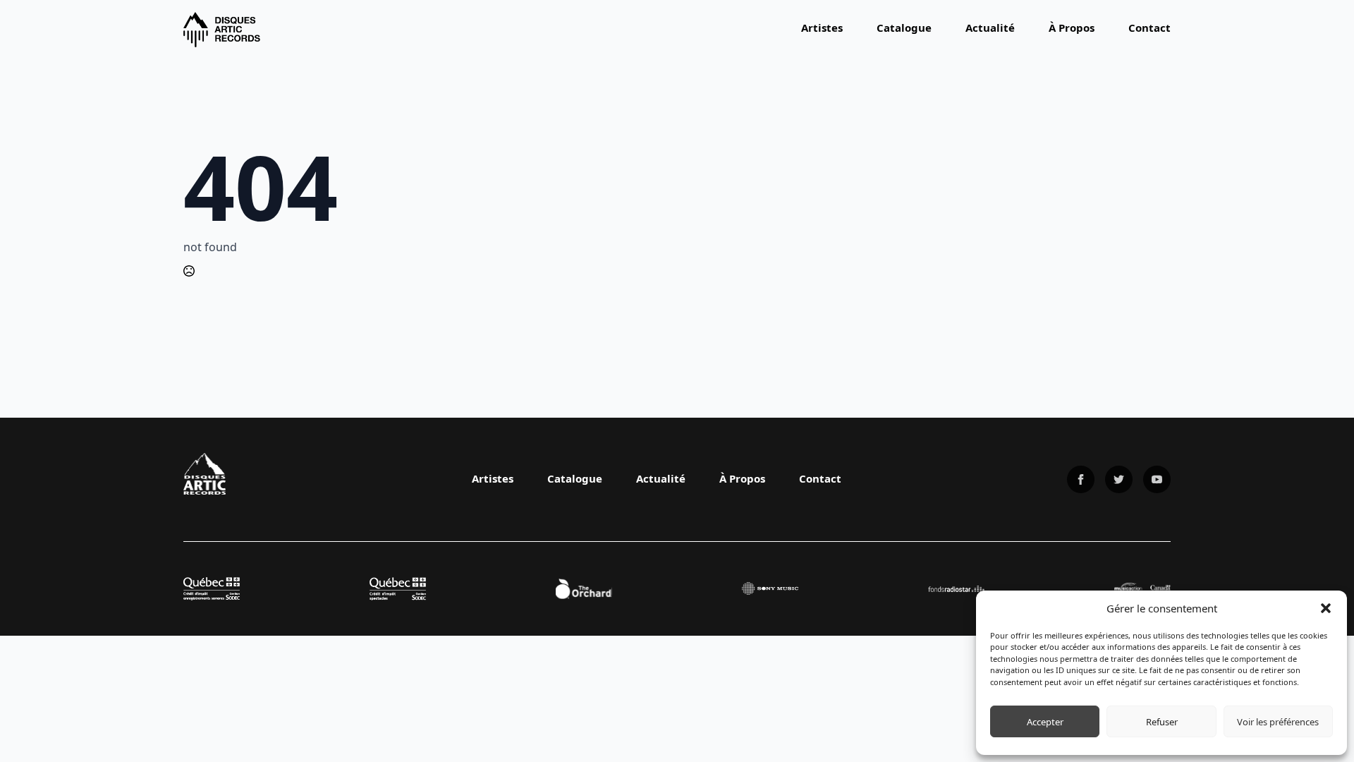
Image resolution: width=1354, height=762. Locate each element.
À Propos (1071, 27)
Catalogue (904, 27)
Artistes (822, 27)
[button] (1326, 608)
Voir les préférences (1278, 721)
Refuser (1162, 721)
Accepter (1045, 721)
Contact (1149, 27)
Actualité (990, 27)
